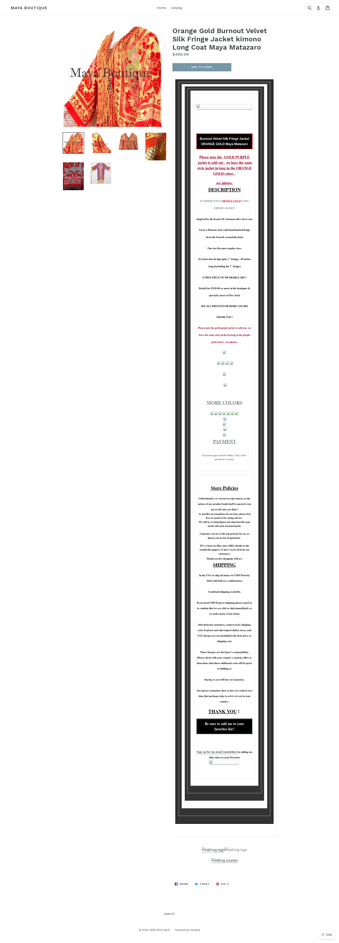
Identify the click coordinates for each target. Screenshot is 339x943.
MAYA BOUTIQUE (29, 7)
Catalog (176, 8)
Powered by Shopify (187, 929)
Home (161, 8)
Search (169, 914)
